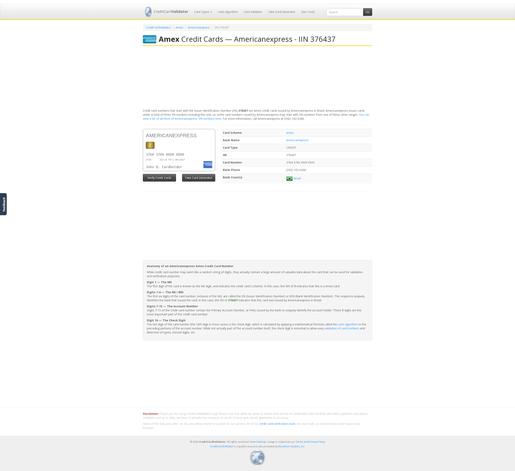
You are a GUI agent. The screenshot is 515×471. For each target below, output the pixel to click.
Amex (179, 27)
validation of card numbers (341, 328)
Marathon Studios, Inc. (291, 446)
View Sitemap (258, 441)
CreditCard (171, 11)
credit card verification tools (277, 424)
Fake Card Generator (281, 12)
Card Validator (253, 12)
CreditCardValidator (158, 27)
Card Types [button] (202, 12)
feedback (4, 204)
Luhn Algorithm (228, 12)
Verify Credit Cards (159, 178)
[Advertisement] (257, 78)
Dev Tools (308, 12)
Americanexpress (199, 27)
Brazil (297, 178)
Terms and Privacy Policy (310, 441)
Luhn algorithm (347, 324)
